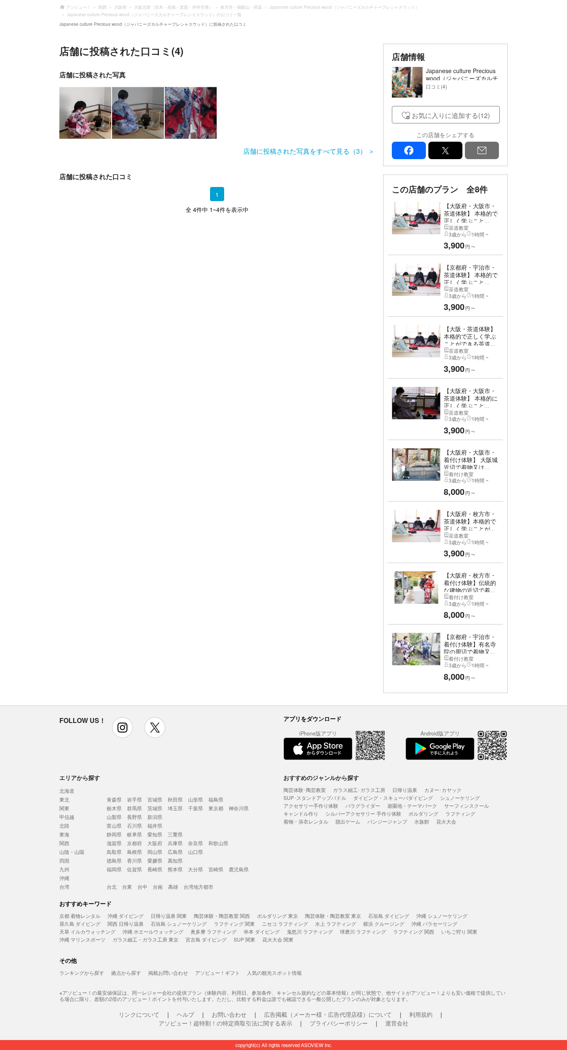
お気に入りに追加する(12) (451, 115)
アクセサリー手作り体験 (311, 805)
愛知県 (154, 834)
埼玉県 (175, 807)
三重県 (175, 834)
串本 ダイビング (262, 931)
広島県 (175, 851)
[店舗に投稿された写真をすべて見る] (217, 113)
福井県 (154, 825)
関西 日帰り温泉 (126, 923)
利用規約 (421, 1014)
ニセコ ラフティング (285, 923)
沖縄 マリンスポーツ (82, 939)
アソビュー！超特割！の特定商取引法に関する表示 (225, 1023)
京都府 (134, 842)
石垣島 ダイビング (388, 915)
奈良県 (195, 842)
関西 (64, 842)
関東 (64, 807)
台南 (158, 886)
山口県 (195, 851)
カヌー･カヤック (443, 789)
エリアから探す (79, 777)
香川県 (134, 860)
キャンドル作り (301, 813)
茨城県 (154, 807)
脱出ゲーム (347, 821)
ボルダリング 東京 (277, 915)
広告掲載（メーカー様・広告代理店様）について (328, 1014)
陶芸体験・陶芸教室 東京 (333, 915)
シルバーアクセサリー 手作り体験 (363, 813)
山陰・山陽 (71, 851)
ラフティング (460, 813)
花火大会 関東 (277, 939)
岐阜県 (134, 834)
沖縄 (64, 877)
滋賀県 (114, 842)
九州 (64, 869)
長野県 (134, 816)
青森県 (114, 799)
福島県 (215, 799)
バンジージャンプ (387, 821)
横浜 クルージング (383, 923)
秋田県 (175, 799)
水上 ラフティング (335, 923)
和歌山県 (218, 842)
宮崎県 (215, 869)
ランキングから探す (81, 972)
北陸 (64, 825)
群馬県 (134, 807)
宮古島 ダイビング (206, 939)
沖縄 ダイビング (126, 915)
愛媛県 (154, 860)
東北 (64, 799)
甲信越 (66, 816)
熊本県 (175, 869)
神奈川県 (239, 807)
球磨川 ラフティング (363, 931)
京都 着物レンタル (79, 915)
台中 (142, 886)
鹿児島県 (239, 869)
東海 (64, 834)
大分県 (195, 869)
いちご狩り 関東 (459, 931)
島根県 (134, 851)
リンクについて (139, 1014)
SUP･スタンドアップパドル (315, 797)
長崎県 (154, 869)
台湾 (64, 886)
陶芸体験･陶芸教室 (305, 789)
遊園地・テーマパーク (412, 805)
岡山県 (154, 851)
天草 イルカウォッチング (87, 931)
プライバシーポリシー (339, 1023)
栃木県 (114, 807)
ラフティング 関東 (234, 923)
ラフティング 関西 (413, 931)
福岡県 (114, 869)
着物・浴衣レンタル (306, 821)
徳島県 (114, 860)
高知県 (175, 860)
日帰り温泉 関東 (169, 915)
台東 (127, 886)
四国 (64, 860)
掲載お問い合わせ (168, 972)
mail (482, 150)
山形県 (195, 799)
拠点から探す (126, 972)
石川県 (134, 825)
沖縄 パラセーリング (434, 923)
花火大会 (446, 821)
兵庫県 (175, 842)
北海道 (66, 790)
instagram (122, 727)
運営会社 (396, 1023)
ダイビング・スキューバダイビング (393, 797)
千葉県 (195, 807)
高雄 (173, 886)
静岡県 (114, 834)
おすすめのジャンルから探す (321, 777)
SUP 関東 (244, 939)
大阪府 (154, 842)
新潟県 (154, 816)
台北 (112, 886)
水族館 (421, 821)
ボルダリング (423, 813)
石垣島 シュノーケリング (179, 923)
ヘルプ (185, 1014)
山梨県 (114, 816)
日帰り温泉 (404, 789)
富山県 (114, 825)
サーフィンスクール (466, 805)
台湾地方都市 (198, 886)
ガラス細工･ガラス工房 (359, 789)
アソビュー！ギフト (217, 972)
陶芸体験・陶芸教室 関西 (222, 915)
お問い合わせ (229, 1014)
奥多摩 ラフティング (214, 931)
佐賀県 (134, 869)
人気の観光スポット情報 (274, 972)
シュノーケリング (460, 797)
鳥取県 (114, 851)
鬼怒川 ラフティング (310, 931)
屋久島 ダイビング (79, 923)
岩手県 (134, 799)
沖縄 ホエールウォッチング (152, 931)
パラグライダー (362, 805)
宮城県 (154, 799)
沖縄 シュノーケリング (441, 915)
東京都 (215, 807)
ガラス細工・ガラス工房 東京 (145, 939)
